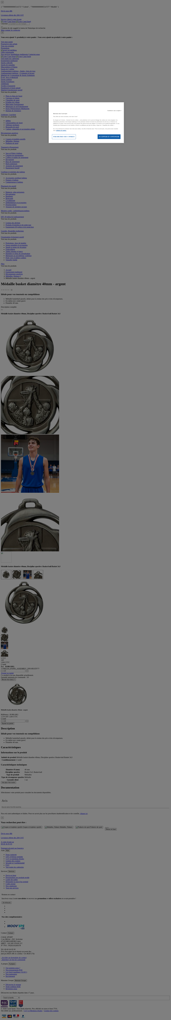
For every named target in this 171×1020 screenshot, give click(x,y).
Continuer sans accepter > (114, 110)
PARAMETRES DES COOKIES (64, 137)
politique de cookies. (61, 130)
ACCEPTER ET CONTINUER (109, 137)
